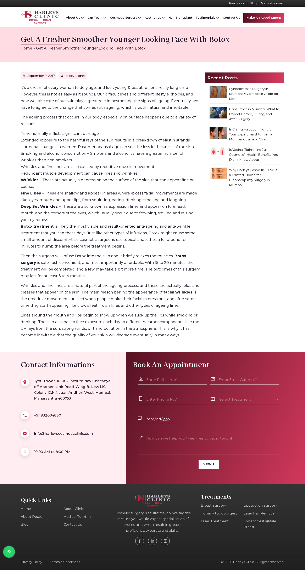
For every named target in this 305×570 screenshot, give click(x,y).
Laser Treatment (215, 521)
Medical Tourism (272, 3)
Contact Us (231, 17)
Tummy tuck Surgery (219, 513)
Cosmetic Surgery (123, 17)
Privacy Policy (31, 562)
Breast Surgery (213, 505)
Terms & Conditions (65, 562)
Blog (253, 3)
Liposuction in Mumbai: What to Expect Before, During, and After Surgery (254, 114)
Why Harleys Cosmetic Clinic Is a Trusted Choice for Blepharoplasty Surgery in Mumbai (253, 177)
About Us (73, 17)
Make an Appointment (263, 17)
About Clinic (73, 509)
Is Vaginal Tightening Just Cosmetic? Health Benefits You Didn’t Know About (253, 155)
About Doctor (32, 517)
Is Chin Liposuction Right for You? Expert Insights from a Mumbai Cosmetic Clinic (251, 134)
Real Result (237, 3)
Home (26, 48)
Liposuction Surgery (260, 505)
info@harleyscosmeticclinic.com (63, 433)
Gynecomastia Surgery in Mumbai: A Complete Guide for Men (253, 94)
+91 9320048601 (48, 415)
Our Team (95, 17)
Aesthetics (153, 17)
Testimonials (205, 17)
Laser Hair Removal (259, 513)
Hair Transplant (180, 17)
